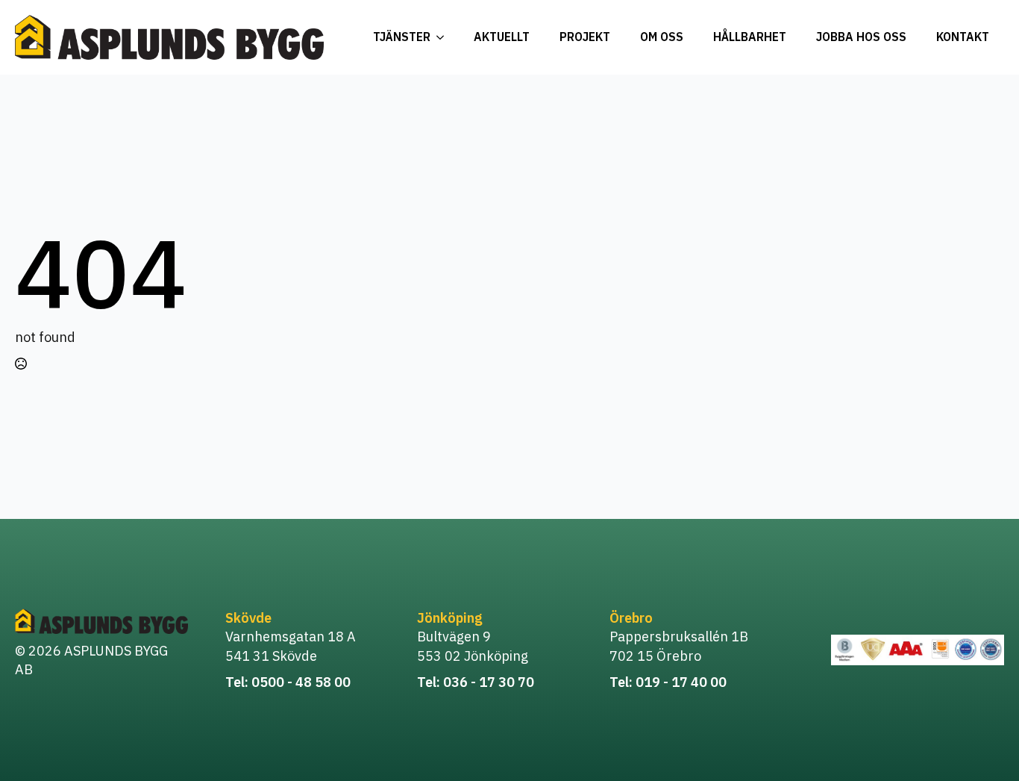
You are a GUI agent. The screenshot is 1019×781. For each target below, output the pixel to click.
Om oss (661, 36)
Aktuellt (502, 36)
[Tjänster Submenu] (444, 37)
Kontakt (962, 36)
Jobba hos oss (861, 36)
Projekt (584, 36)
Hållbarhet (749, 36)
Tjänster (401, 36)
